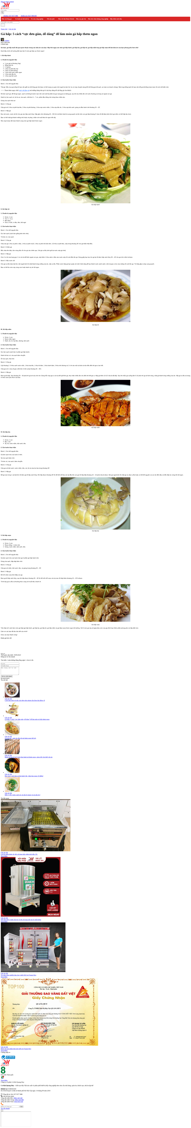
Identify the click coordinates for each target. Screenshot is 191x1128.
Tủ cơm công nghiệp (37, 19)
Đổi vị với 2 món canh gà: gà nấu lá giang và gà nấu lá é (22, 795)
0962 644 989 (19, 1100)
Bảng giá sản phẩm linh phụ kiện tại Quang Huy (16, 1049)
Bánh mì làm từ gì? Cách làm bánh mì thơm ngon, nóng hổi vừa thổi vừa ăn (28, 757)
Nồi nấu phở (51, 19)
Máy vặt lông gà (7, 19)
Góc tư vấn (12, 29)
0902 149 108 (18, 1098)
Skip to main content (7, 1)
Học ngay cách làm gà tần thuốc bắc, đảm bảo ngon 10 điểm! (24, 776)
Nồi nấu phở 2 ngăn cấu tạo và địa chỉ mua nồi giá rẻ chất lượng (21, 920)
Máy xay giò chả (81, 19)
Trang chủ (4, 29)
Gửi (21, 1106)
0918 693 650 (18, 1101)
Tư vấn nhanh (5, 1108)
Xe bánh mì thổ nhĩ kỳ (22, 19)
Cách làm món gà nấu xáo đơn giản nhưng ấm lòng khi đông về (25, 700)
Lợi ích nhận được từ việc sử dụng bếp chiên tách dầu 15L (19, 854)
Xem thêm (4, 1080)
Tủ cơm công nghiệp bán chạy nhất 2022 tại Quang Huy (18, 975)
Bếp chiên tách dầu (116, 19)
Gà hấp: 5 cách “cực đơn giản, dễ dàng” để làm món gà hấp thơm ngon (27, 719)
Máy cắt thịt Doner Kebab (66, 19)
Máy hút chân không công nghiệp (98, 19)
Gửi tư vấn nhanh (7, 676)
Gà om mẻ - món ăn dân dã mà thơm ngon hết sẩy (20, 738)
